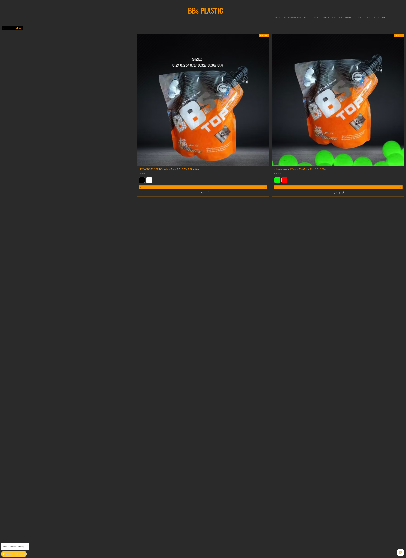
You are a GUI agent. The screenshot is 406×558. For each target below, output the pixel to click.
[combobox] (12, 28)
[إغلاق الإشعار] (27, 545)
